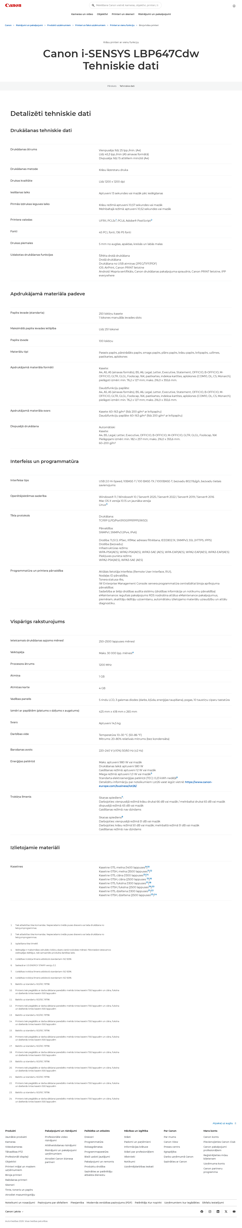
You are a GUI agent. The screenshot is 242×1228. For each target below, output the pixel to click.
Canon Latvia (13, 1211)
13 (144, 874)
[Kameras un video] (94, 14)
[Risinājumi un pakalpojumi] (172, 14)
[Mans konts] (234, 6)
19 (150, 886)
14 (147, 874)
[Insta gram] (210, 1211)
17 (147, 882)
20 (153, 886)
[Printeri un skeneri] (135, 14)
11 (148, 870)
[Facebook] (202, 1211)
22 (152, 890)
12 (151, 870)
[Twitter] (226, 1211)
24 (155, 894)
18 (150, 882)
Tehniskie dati (127, 86)
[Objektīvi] (109, 14)
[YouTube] (234, 1211)
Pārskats (111, 86)
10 (148, 866)
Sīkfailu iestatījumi (213, 1202)
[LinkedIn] (218, 1211)
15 (148, 878)
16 (151, 878)
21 (149, 890)
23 (152, 894)
